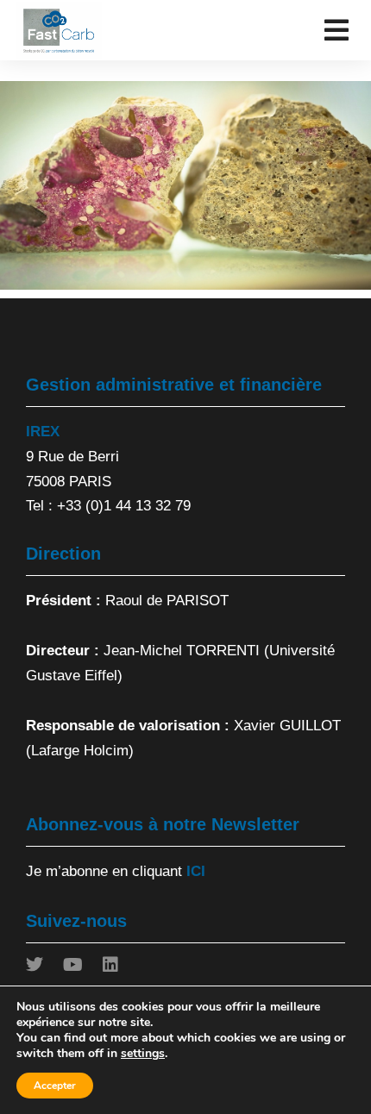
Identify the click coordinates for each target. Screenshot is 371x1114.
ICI (195, 871)
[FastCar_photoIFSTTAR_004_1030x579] (185, 185)
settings (143, 1053)
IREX (43, 431)
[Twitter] (34, 964)
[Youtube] (72, 964)
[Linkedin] (110, 964)
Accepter (55, 1085)
